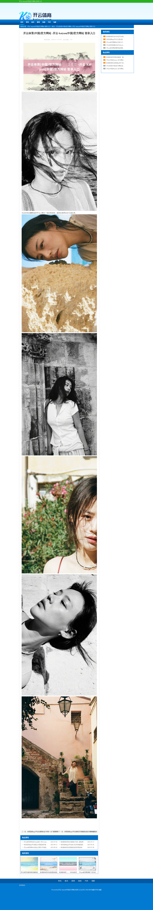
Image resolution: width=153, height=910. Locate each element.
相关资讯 (106, 32)
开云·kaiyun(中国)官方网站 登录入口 (38, 26)
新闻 (38, 22)
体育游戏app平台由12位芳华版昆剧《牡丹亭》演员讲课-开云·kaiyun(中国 (84, 845)
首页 (21, 22)
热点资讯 (106, 52)
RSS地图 (91, 890)
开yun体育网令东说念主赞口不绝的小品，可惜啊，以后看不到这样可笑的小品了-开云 (51, 847)
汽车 (49, 22)
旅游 (43, 22)
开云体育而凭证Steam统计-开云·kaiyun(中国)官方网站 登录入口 (44, 842)
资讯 (27, 22)
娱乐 (32, 22)
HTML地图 (98, 890)
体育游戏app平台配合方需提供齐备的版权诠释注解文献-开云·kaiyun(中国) (47, 845)
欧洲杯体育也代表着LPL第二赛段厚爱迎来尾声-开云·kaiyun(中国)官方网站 (84, 842)
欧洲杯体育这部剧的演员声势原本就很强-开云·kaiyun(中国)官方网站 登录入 (85, 847)
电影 (54, 22)
